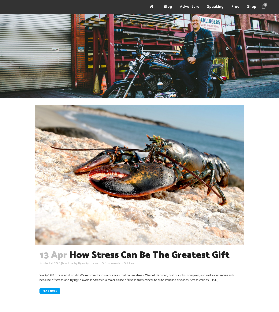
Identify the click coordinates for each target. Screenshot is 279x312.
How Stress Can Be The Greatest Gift (149, 255)
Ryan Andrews (88, 263)
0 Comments (111, 263)
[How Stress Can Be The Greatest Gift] (139, 175)
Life (70, 263)
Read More (50, 291)
